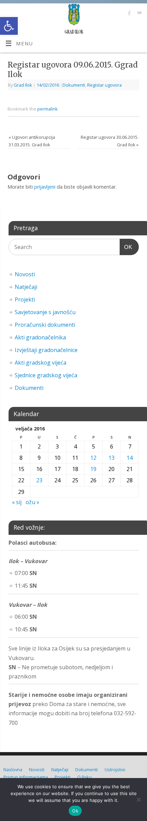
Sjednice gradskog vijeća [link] (46, 375)
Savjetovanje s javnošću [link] (45, 312)
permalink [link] (47, 109)
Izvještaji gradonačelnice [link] (46, 350)
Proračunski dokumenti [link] (45, 324)
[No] (138, 799)
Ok (75, 810)
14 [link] (129, 457)
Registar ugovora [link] (104, 85)
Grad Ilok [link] (23, 85)
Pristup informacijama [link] (25, 777)
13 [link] (111, 457)
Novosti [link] (25, 274)
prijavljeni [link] (44, 187)
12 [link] (93, 457)
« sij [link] (17, 502)
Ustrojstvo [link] (115, 769)
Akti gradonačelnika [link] (40, 337)
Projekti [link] (25, 299)
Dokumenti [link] (74, 85)
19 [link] (93, 469)
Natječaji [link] (26, 287)
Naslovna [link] (12, 769)
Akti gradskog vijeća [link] (40, 362)
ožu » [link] (32, 502)
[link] (9, 26)
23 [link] (39, 480)
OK (126, 247)
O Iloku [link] (84, 777)
